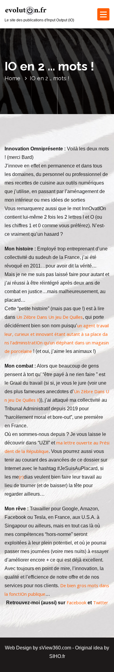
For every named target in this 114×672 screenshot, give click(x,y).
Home (12, 78)
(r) (21, 477)
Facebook (76, 602)
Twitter (100, 602)
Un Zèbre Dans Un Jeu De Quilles (49, 317)
